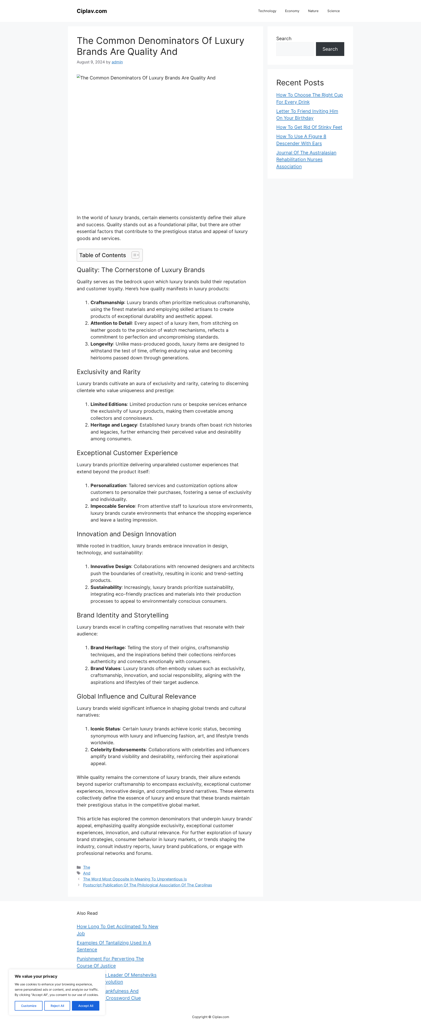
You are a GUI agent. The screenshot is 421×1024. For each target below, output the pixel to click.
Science (333, 11)
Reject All (57, 1006)
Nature (313, 11)
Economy (292, 11)
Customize (28, 1006)
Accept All (85, 1006)
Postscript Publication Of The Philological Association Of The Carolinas (147, 885)
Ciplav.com (92, 11)
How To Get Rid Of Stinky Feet (309, 127)
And (86, 873)
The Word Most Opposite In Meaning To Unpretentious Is (135, 879)
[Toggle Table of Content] (133, 255)
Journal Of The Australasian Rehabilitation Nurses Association (306, 159)
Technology (267, 11)
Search (283, 38)
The (86, 867)
